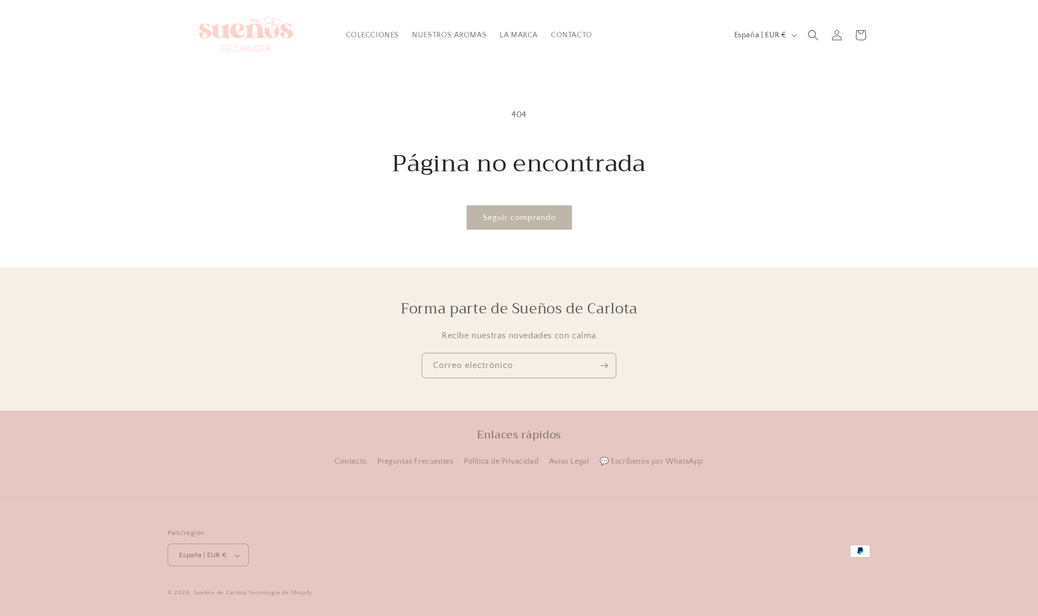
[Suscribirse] (604, 365)
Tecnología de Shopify (280, 593)
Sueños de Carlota (220, 593)
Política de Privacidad (501, 461)
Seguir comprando (519, 217)
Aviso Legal (569, 461)
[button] (813, 35)
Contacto (351, 461)
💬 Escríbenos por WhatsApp (651, 461)
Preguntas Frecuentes (415, 461)
